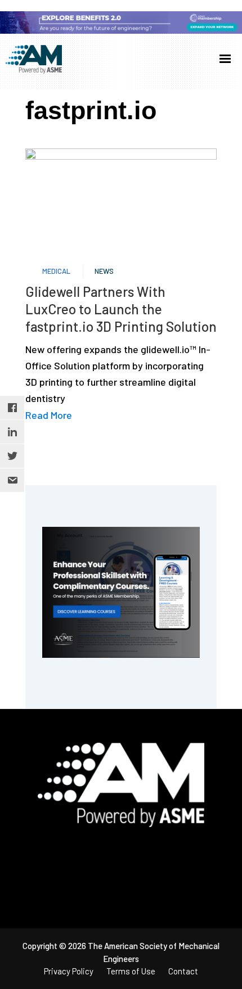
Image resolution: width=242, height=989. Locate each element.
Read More (48, 415)
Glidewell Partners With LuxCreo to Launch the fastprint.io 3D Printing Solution (121, 309)
